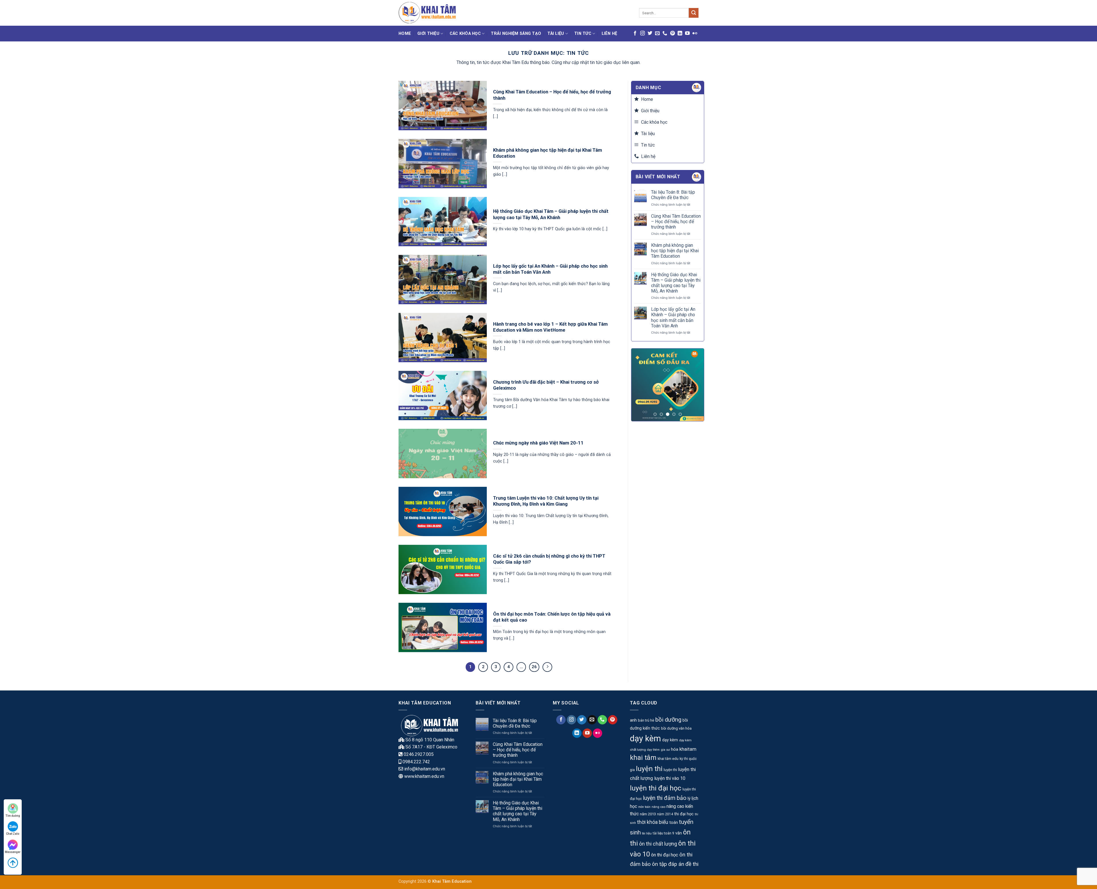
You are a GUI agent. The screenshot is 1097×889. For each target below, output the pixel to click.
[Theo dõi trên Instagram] (642, 33)
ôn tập (659, 864)
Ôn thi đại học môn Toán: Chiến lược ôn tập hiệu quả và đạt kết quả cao (551, 617)
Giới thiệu (428, 33)
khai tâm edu (668, 758)
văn (678, 833)
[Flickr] (694, 33)
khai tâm (643, 758)
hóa (674, 749)
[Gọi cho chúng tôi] (664, 33)
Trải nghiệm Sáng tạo (516, 33)
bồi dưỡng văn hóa (676, 728)
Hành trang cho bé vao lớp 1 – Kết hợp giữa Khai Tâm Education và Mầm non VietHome (550, 327)
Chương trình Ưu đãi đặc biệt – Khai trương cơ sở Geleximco (546, 385)
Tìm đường (12, 815)
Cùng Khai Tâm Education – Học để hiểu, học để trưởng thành (552, 95)
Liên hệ (609, 33)
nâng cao (658, 807)
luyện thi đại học (655, 788)
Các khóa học (465, 33)
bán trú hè (646, 720)
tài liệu (647, 833)
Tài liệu (555, 33)
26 (534, 666)
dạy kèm (645, 738)
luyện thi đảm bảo (664, 798)
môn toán (644, 807)
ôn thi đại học (664, 855)
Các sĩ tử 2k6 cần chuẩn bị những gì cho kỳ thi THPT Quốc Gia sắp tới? (549, 559)
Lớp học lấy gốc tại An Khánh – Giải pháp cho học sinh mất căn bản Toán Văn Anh (550, 269)
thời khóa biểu (652, 822)
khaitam (687, 749)
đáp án (676, 864)
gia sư (665, 750)
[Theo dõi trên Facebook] (635, 33)
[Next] (695, 385)
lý (689, 798)
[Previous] (640, 385)
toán (673, 822)
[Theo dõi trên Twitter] (650, 33)
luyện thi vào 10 (669, 778)
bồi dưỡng (668, 719)
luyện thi (649, 768)
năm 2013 (648, 814)
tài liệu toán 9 (663, 833)
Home (405, 33)
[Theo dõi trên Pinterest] (672, 33)
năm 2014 (665, 814)
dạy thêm (653, 750)
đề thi (691, 864)
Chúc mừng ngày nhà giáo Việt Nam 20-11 (538, 443)
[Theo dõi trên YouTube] (687, 33)
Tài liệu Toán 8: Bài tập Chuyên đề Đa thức (673, 194)
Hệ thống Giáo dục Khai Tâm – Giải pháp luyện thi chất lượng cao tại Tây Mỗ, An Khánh (550, 214)
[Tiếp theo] (547, 667)
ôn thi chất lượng (658, 844)
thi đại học (684, 814)
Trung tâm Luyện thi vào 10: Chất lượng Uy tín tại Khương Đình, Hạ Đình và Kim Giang (545, 501)
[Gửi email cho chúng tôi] (657, 33)
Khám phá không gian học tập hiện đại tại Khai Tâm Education (547, 153)
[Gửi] (693, 13)
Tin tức (582, 33)
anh (633, 720)
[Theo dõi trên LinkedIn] (680, 33)
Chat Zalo (12, 833)
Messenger (13, 852)
